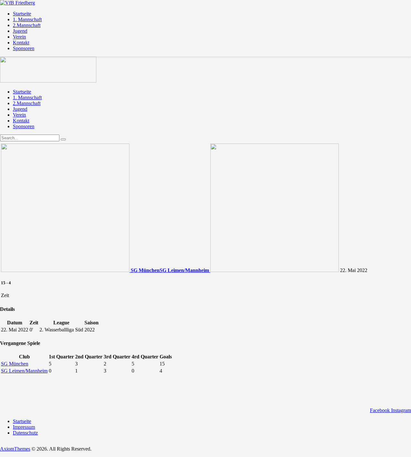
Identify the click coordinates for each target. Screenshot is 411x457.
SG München (14, 363)
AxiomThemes (15, 449)
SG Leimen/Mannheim (24, 371)
